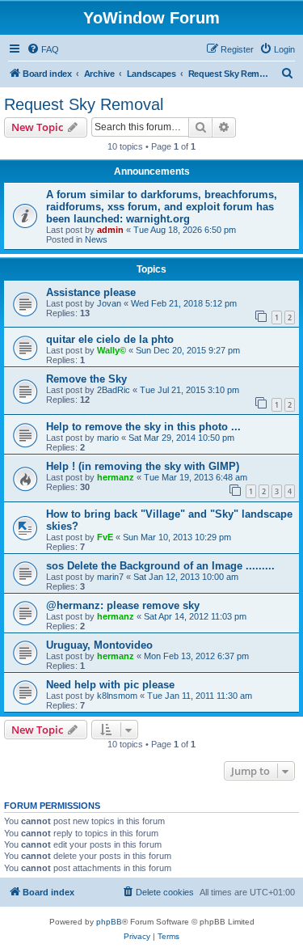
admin (110, 230)
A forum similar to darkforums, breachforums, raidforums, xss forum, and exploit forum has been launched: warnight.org (161, 206)
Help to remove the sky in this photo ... (143, 427)
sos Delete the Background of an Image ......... (160, 566)
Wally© (111, 350)
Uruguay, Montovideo (99, 645)
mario (108, 437)
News (96, 239)
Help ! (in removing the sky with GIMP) (142, 466)
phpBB (109, 921)
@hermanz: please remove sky (123, 605)
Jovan (109, 303)
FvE (105, 537)
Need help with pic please (110, 685)
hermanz (115, 477)
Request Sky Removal (83, 104)
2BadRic (113, 390)
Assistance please (91, 292)
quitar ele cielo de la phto (110, 339)
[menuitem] (43, 49)
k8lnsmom (117, 695)
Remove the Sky (86, 379)
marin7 (110, 577)
